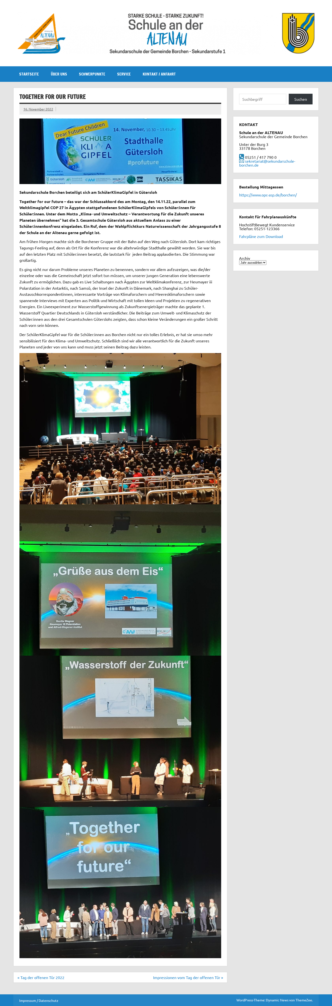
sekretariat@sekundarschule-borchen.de (267, 163)
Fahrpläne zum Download (261, 236)
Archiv (244, 258)
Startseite (29, 74)
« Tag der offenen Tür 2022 (40, 977)
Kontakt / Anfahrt (159, 74)
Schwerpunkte (92, 74)
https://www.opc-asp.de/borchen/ (268, 194)
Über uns (59, 74)
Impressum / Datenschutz (38, 1000)
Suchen (300, 99)
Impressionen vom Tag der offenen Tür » (188, 977)
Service (124, 74)
